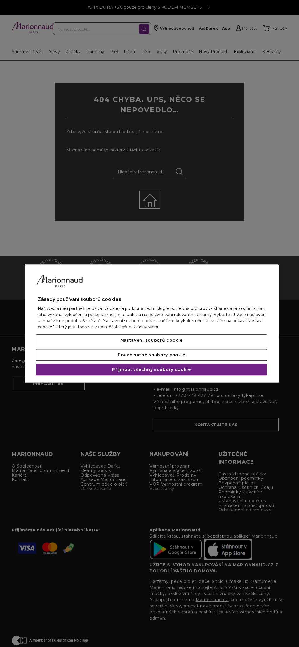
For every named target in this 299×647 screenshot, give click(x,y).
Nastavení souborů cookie (152, 340)
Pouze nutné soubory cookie (151, 354)
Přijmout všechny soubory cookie (151, 369)
